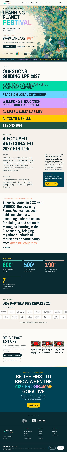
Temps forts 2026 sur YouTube (12, 355)
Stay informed (33, 405)
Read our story (7, 247)
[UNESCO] (29, 54)
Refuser (52, 448)
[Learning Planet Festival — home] (7, 2)
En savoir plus (8, 449)
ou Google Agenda (21, 46)
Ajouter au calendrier (9, 46)
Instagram (40, 435)
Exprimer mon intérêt (51, 184)
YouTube (40, 431)
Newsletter (54, 431)
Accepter (60, 448)
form (52, 166)
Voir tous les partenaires (9, 307)
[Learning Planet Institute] (17, 54)
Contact (53, 433)
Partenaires (38, 2)
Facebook (40, 438)
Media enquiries (55, 435)
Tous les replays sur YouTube (12, 360)
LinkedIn (40, 433)
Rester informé (46, 2)
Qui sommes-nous (26, 2)
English (61, 2)
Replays (33, 2)
